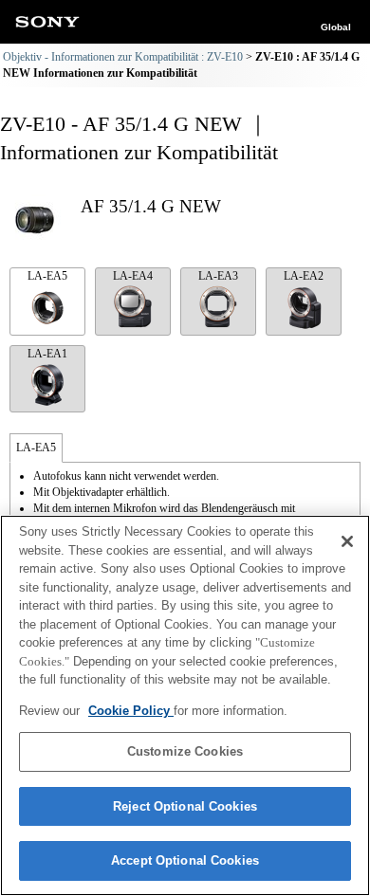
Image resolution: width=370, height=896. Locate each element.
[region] (185, 705)
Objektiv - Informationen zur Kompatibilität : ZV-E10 (123, 57)
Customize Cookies (185, 751)
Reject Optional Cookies (185, 806)
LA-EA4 (133, 276)
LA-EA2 (304, 276)
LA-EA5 (47, 276)
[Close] (347, 541)
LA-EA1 (47, 353)
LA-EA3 (218, 276)
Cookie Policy (131, 711)
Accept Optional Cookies (185, 860)
